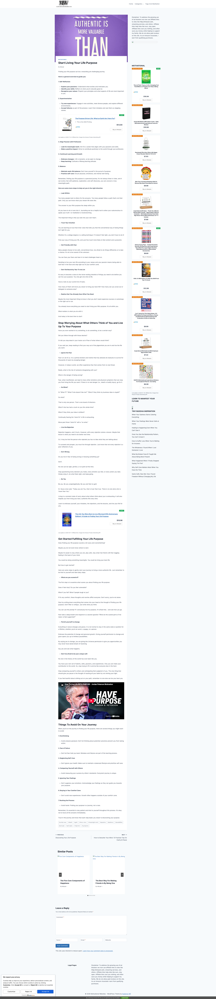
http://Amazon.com (146, 22)
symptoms (85, 825)
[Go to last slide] (60, 875)
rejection (77, 825)
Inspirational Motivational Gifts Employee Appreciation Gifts (146, 351)
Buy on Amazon (117, 129)
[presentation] (74, 866)
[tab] (87, 895)
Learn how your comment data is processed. (98, 951)
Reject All (28, 991)
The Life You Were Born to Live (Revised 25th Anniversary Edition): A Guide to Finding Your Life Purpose (96, 515)
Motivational (62, 59)
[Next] (122, 875)
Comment (60, 917)
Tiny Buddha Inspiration (143, 411)
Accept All (45, 991)
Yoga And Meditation (152, 4)
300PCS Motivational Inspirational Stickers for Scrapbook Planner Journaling (146, 380)
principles (69, 825)
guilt (75, 822)
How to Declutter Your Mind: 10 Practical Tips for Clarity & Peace (110, 837)
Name (59, 940)
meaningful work (93, 822)
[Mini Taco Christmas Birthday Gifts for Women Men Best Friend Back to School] (146, 173)
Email (83, 940)
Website (108, 940)
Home (131, 4)
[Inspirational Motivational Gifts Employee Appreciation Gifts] (146, 343)
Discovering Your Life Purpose (66, 836)
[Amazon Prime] (98, 127)
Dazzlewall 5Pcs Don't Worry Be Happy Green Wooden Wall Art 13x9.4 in (146, 153)
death (70, 822)
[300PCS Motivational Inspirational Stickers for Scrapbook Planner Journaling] (146, 371)
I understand (125, 997)
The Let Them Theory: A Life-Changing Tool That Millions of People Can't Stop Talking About (146, 86)
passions (103, 822)
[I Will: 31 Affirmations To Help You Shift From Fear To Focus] (146, 270)
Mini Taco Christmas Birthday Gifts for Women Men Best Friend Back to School (146, 182)
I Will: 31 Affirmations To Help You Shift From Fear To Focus (146, 279)
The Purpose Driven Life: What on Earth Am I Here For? (95, 118)
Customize (11, 991)
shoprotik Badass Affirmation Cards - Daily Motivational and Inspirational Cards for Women (146, 123)
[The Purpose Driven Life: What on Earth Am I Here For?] (67, 124)
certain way (62, 822)
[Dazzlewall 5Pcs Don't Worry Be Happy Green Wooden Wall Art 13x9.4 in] (146, 144)
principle (61, 825)
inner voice (82, 822)
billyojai (62, 67)
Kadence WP (126, 994)
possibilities (118, 822)
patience (110, 822)
